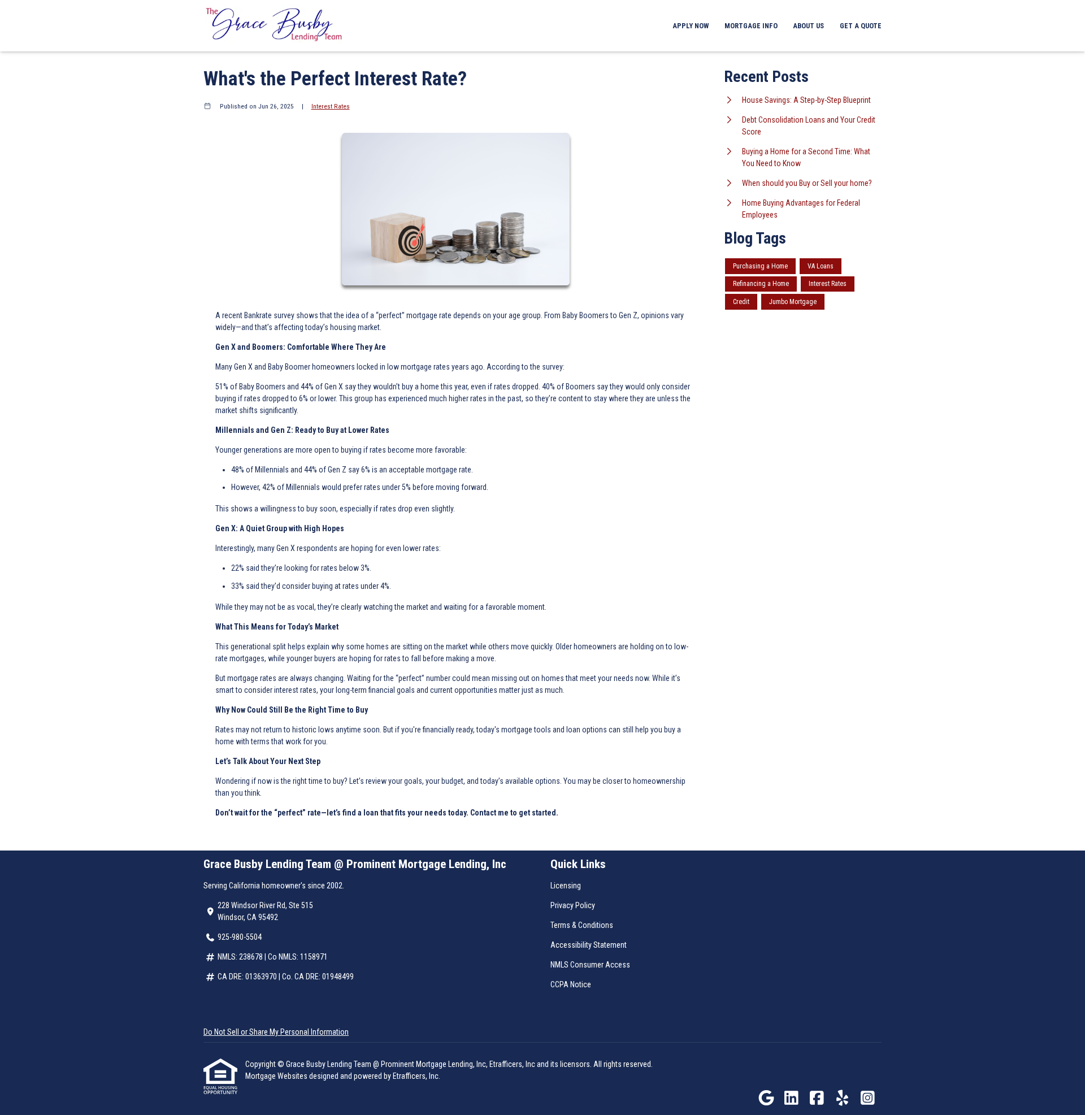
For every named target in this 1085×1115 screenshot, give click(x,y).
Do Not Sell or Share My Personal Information (276, 1031)
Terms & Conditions (581, 925)
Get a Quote (861, 25)
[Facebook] (817, 1098)
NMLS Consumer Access (590, 964)
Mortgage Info (751, 25)
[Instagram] (868, 1098)
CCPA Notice (570, 984)
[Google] (766, 1098)
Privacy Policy (572, 905)
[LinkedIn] (791, 1098)
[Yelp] (842, 1098)
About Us (808, 25)
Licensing (565, 885)
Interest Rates (330, 106)
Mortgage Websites (277, 1076)
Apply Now (690, 25)
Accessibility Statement (588, 944)
